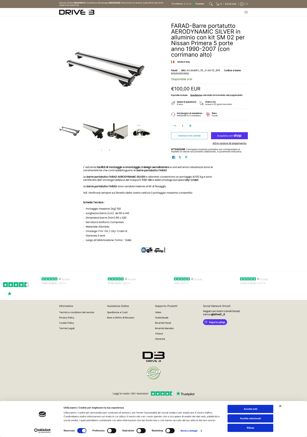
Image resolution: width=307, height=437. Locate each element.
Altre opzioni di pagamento (230, 143)
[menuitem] (226, 4)
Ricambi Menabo (164, 328)
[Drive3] (76, 12)
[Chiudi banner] (280, 406)
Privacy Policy (66, 317)
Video (158, 312)
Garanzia (160, 339)
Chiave (159, 333)
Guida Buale (161, 317)
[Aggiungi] (190, 125)
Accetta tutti (250, 409)
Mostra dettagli (189, 430)
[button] (173, 157)
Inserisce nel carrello (189, 135)
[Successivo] (109, 150)
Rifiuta (250, 427)
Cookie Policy (66, 323)
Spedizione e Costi (117, 312)
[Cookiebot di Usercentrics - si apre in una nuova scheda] (42, 430)
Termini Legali (67, 328)
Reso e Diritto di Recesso (120, 317)
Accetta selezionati (250, 418)
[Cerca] (211, 4)
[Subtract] (175, 125)
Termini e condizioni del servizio (76, 312)
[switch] (111, 430)
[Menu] (246, 12)
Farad (174, 70)
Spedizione (196, 95)
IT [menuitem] (247, 4)
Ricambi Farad (163, 323)
